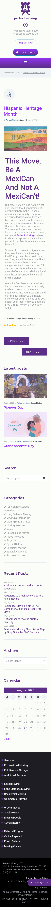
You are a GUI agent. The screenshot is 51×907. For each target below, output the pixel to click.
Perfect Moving (12, 120)
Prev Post (17, 341)
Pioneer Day (14, 407)
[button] (25, 62)
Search (44, 478)
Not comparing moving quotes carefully (21, 620)
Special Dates (25, 120)
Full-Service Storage (18, 506)
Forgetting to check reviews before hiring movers (23, 597)
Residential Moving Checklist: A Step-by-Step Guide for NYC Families (24, 631)
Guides (10, 510)
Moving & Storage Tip (18, 517)
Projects (11, 540)
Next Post (33, 351)
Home (18, 73)
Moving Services (33, 319)
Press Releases (15, 536)
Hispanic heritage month (17, 319)
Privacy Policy (25, 895)
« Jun (7, 738)
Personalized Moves (18, 532)
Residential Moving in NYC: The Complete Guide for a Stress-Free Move (22, 608)
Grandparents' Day (19, 446)
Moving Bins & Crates (18, 521)
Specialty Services (17, 551)
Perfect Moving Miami (37, 878)
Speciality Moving (16, 547)
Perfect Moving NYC (13, 863)
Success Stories (16, 555)
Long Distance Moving (19, 514)
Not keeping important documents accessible (23, 587)
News (10, 529)
